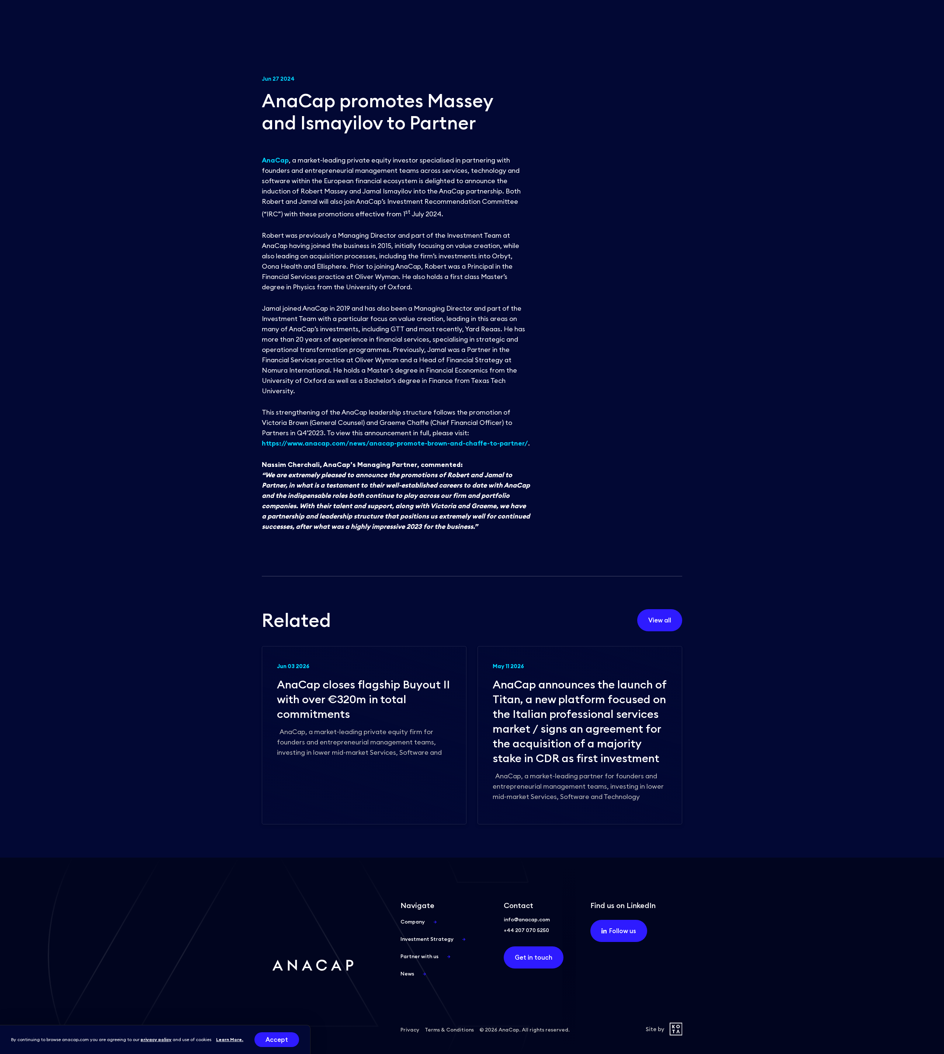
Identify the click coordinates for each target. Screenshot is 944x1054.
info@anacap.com (527, 919)
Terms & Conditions (449, 1029)
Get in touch (533, 957)
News (407, 973)
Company (412, 921)
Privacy (409, 1029)
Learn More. (229, 1039)
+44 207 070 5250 (526, 930)
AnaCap (275, 160)
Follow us (622, 931)
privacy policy (155, 1039)
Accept (277, 1040)
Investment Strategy (427, 939)
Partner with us (419, 956)
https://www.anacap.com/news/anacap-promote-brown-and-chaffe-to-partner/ (395, 443)
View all (659, 620)
